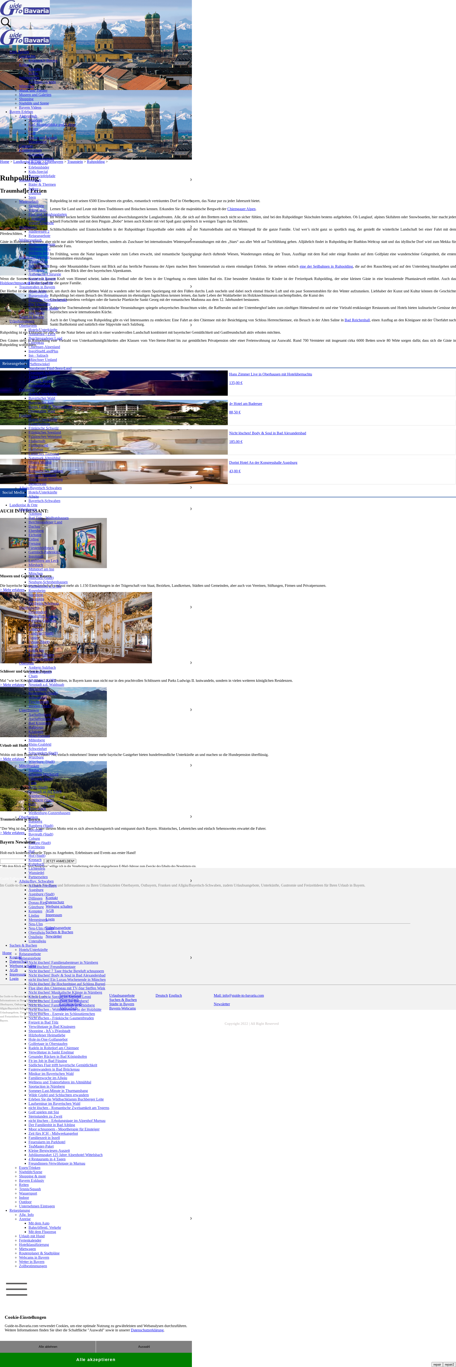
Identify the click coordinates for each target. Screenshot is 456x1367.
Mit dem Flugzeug (42, 1232)
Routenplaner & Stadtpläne (39, 1253)
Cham (33, 676)
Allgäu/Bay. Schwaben (36, 881)
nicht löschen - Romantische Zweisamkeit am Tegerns (68, 1108)
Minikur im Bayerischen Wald (51, 1074)
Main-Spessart (39, 736)
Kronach (35, 860)
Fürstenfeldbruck (41, 548)
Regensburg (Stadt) (42, 693)
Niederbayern (29, 608)
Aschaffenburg (39, 714)
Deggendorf (37, 612)
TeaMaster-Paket (41, 1146)
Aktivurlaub (28, 116)
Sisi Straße (36, 313)
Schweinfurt (37, 749)
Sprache (34, 69)
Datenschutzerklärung (147, 1330)
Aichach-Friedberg (42, 885)
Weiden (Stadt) (39, 706)
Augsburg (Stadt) (41, 894)
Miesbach (35, 565)
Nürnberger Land (41, 796)
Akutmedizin (38, 261)
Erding (33, 539)
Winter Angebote (41, 223)
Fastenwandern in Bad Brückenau (54, 1069)
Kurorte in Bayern (42, 278)
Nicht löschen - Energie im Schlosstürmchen (61, 1014)
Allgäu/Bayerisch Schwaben (40, 488)
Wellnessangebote (41, 244)
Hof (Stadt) (36, 856)
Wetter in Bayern (31, 1262)
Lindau (33, 915)
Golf (31, 133)
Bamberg (35, 821)
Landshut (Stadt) (40, 633)
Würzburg (36, 757)
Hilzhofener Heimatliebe (46, 1035)
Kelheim (34, 625)
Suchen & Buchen (23, 945)
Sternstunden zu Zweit (45, 1116)
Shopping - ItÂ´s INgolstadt (49, 1031)
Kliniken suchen (40, 283)
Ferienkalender (30, 1240)
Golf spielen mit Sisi (43, 1112)
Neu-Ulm (35, 924)
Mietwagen (27, 1249)
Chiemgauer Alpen (241, 209)
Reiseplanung (20, 1210)
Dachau (34, 526)
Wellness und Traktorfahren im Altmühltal (59, 1082)
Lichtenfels (36, 868)
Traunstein (36, 599)
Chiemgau (36, 343)
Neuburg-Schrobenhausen (48, 582)
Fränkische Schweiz (43, 428)
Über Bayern (19, 52)
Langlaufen (37, 219)
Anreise (25, 1219)
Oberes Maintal (40, 462)
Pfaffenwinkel (39, 364)
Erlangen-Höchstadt (43, 774)
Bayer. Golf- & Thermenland (50, 407)
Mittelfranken (29, 766)
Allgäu (33, 496)
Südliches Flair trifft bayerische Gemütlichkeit (62, 1065)
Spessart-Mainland (42, 475)
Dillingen (35, 898)
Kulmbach (36, 864)
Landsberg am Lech (43, 561)
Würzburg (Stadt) (41, 761)
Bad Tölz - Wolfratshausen (48, 518)
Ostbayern (26, 390)
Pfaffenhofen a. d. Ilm (44, 586)
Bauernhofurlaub (41, 159)
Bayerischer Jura (40, 402)
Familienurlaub (30, 150)
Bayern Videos (30, 107)
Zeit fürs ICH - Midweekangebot (53, 1133)
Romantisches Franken (45, 471)
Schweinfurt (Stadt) (43, 753)
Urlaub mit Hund (32, 1236)
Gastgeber (36, 154)
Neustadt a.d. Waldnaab (46, 685)
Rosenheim (36, 591)
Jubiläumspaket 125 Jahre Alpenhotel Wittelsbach (65, 1155)
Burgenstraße (38, 296)
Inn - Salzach (38, 355)
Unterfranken (29, 710)
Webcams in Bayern (34, 1257)
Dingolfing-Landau (42, 616)
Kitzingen (35, 732)
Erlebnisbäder (38, 167)
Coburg (34, 838)
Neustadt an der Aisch (45, 791)
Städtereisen (28, 227)
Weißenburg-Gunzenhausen (49, 813)
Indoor (33, 189)
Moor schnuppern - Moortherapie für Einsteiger (64, 1129)
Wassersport (37, 142)
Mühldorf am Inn (41, 569)
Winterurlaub (28, 201)
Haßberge (35, 449)
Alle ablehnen (48, 1346)
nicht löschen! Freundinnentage (52, 967)
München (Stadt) (41, 578)
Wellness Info (38, 253)
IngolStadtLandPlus (43, 351)
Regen (33, 646)
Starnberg (35, 595)
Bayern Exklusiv (31, 1180)
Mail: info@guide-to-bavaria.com (239, 995)
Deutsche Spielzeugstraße (47, 300)
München (35, 573)
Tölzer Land (37, 377)
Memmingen (38, 920)
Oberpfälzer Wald (41, 411)
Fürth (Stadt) (38, 787)
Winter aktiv (37, 210)
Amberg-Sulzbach (42, 667)
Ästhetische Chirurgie (44, 274)
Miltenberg (36, 740)
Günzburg (36, 907)
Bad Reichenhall (357, 320)
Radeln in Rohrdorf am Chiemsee (53, 1048)
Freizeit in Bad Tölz (43, 1022)
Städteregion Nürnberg (45, 479)
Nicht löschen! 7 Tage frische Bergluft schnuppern (66, 971)
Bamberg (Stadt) (40, 826)
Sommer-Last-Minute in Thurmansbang (58, 1091)
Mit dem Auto (38, 1223)
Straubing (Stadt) (41, 659)
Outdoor (34, 193)
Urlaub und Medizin (34, 257)
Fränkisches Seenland (44, 432)
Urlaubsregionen (22, 321)
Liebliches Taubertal (43, 454)
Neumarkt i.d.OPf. (42, 680)
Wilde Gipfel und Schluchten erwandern (58, 1095)
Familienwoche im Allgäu (47, 1078)
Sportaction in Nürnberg (46, 1086)
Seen (32, 197)
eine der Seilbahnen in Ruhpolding (326, 266)
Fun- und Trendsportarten (47, 214)
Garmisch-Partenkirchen (46, 552)
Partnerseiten (38, 877)
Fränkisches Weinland (45, 437)
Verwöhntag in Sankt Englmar (51, 1052)
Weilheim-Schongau (43, 603)
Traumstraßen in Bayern (37, 287)
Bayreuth (35, 830)
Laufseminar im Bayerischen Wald (54, 1103)
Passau (33, 638)
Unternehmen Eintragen (37, 1206)
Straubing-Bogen (41, 655)
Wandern (35, 120)
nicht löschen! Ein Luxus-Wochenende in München (67, 980)
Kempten (35, 911)
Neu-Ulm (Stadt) (41, 928)
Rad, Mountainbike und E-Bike (52, 125)
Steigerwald (37, 484)
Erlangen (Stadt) (40, 779)
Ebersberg (36, 531)
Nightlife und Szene (34, 103)
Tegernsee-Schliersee (44, 372)
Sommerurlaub (30, 180)
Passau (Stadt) (39, 642)
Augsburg (35, 890)
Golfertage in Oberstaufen (47, 1044)
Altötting (35, 514)
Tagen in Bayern (31, 317)
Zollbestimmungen (33, 1266)
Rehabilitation (38, 266)
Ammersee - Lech (41, 334)
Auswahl (144, 1346)
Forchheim (36, 847)
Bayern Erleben (21, 112)
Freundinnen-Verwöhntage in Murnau (56, 1163)
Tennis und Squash (42, 137)
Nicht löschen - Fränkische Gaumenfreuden (61, 1018)
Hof (31, 851)
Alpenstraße (37, 291)
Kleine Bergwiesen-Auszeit (49, 1151)
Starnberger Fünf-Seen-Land (49, 368)
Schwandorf (37, 697)
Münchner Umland (42, 360)
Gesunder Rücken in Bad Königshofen (57, 1056)
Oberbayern (28, 325)
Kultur (24, 65)
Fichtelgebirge (39, 424)
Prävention (36, 270)
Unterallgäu (37, 941)
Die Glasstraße (39, 304)
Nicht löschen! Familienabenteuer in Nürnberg (63, 962)
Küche (33, 73)
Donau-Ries (37, 903)
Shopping (26, 99)
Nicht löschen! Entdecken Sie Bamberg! (58, 1001)
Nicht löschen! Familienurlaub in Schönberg (61, 1005)
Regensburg (37, 689)
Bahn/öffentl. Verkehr (44, 1227)
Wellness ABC (39, 249)
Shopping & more (32, 1176)
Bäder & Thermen (42, 184)
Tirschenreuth (38, 702)
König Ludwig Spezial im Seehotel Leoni (59, 997)
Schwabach (37, 809)
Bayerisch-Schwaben (44, 501)
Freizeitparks (38, 163)
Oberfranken (28, 817)
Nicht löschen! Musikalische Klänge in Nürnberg (65, 992)
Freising (34, 543)
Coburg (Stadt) (39, 843)
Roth (32, 804)
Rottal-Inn (36, 650)
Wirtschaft (26, 86)
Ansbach (35, 770)
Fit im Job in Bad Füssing (47, 1061)
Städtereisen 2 (38, 231)
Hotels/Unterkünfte (42, 330)
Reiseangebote (39, 236)
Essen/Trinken (29, 1168)
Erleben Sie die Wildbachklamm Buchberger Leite (66, 1099)
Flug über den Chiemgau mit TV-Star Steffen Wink (66, 988)
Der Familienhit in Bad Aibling (51, 1125)
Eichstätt (34, 535)
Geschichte (27, 56)
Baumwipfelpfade (41, 176)
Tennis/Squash (30, 1189)
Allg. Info (26, 1215)
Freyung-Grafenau (42, 620)
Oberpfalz (26, 663)
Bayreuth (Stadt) (40, 834)
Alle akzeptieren (96, 1359)
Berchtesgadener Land (45, 338)
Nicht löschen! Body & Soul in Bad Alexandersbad (66, 975)
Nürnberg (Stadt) (41, 800)
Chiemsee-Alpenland (44, 347)
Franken (25, 415)
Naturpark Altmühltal (44, 458)
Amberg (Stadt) (40, 672)
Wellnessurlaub (30, 240)
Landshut (35, 629)
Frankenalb (36, 441)
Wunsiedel (36, 873)
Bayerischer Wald (41, 398)
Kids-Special (38, 172)
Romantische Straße (43, 308)
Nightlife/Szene (30, 1172)
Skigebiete (36, 206)
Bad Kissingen (39, 723)
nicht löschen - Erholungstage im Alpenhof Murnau (66, 1121)
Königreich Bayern (42, 60)
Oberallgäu (36, 932)
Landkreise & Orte (24, 505)
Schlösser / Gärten (42, 82)
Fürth (32, 783)
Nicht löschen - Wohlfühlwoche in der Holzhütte (64, 1009)
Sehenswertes (29, 78)
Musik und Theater (33, 90)
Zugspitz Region (40, 381)
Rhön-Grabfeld (39, 744)
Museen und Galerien (35, 95)
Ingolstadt (35, 556)
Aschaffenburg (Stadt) (45, 719)
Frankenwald (38, 445)
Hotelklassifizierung (34, 1245)
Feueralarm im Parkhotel (46, 1142)
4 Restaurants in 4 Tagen (47, 1159)
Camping (26, 146)
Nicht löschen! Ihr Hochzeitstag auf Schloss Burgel (66, 984)
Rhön (32, 467)
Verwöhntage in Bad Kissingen (51, 1027)
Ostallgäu (35, 937)
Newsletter (222, 1004)
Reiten (33, 129)
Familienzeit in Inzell (44, 1138)
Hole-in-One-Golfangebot (47, 1039)
